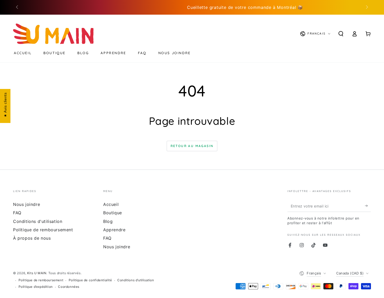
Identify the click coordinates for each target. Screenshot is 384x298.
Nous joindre (26, 204)
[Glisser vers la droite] (366, 7)
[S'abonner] (368, 206)
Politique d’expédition (36, 287)
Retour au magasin (192, 146)
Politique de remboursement (43, 229)
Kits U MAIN (36, 273)
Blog (108, 221)
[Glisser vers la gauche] (17, 7)
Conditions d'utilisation (37, 221)
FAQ (17, 212)
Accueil (111, 204)
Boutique (112, 212)
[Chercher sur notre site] (341, 34)
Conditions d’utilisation (135, 280)
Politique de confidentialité (90, 280)
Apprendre (114, 229)
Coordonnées (68, 287)
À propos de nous (32, 238)
